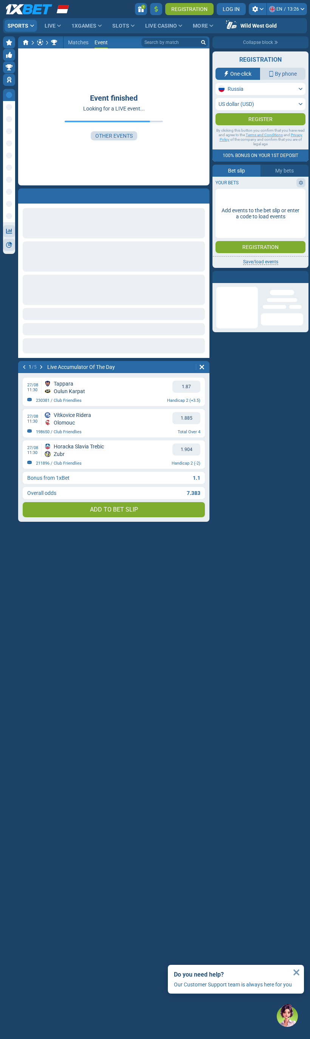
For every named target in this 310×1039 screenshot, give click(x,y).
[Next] (44, 194)
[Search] (203, 42)
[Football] (40, 42)
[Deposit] (156, 9)
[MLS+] (54, 42)
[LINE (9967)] (25, 42)
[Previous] (24, 194)
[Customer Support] (287, 1016)
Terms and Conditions (264, 150)
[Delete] (201, 194)
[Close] (296, 972)
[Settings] (258, 9)
